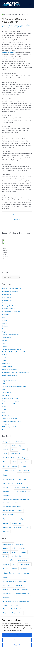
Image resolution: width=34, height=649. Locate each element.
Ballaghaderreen (7, 300)
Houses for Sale (7, 363)
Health (4, 360)
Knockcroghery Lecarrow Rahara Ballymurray (16, 372)
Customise (17, 640)
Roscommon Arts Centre (10, 503)
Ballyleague (5, 314)
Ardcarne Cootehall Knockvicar (11, 288)
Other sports (5, 395)
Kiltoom (5, 487)
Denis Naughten (23, 458)
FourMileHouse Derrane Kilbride (11, 349)
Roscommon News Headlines (11, 401)
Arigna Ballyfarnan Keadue (10, 291)
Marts (3, 383)
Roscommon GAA (9, 515)
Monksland (6, 495)
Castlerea (5, 326)
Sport (3, 412)
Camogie (4, 323)
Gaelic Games (6, 355)
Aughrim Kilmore (7, 297)
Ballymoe (5, 445)
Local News (13, 27)
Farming (4, 346)
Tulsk (27, 527)
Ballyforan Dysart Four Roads (11, 311)
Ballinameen (5, 303)
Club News (6, 25)
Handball (4, 357)
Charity (5, 453)
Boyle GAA (22, 445)
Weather (4, 430)
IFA (4, 483)
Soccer (4, 409)
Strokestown (6, 415)
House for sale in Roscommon (14, 479)
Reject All (17, 645)
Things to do (5, 424)
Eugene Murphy (25, 462)
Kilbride (10, 483)
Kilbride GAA (19, 483)
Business (4, 320)
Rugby (4, 406)
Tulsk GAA (6, 531)
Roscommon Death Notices (10, 398)
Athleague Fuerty (7, 294)
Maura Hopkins (7, 491)
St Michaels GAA (16, 523)
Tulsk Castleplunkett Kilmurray (11, 427)
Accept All (17, 635)
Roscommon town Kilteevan (10, 404)
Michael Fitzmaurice (23, 491)
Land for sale (15, 487)
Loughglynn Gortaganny (9, 381)
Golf (19, 470)
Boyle (3, 317)
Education (5, 340)
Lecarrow (25, 487)
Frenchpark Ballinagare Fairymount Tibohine (15, 352)
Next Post (17, 219)
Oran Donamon (6, 392)
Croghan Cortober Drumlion (10, 334)
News (3, 389)
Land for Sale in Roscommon (10, 375)
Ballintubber (19, 442)
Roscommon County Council (11, 506)
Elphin (3, 343)
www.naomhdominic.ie (9, 52)
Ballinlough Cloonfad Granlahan (11, 306)
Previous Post (17, 215)
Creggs (4, 332)
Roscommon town (9, 519)
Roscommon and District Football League (16, 499)
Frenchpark (23, 466)
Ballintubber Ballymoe (8, 309)
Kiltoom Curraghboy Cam (9, 369)
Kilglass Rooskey (7, 366)
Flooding (14, 466)
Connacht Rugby (16, 453)
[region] (17, 633)
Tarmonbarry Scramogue (9, 418)
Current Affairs (6, 337)
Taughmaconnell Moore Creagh (11, 421)
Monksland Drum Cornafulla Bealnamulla (14, 386)
